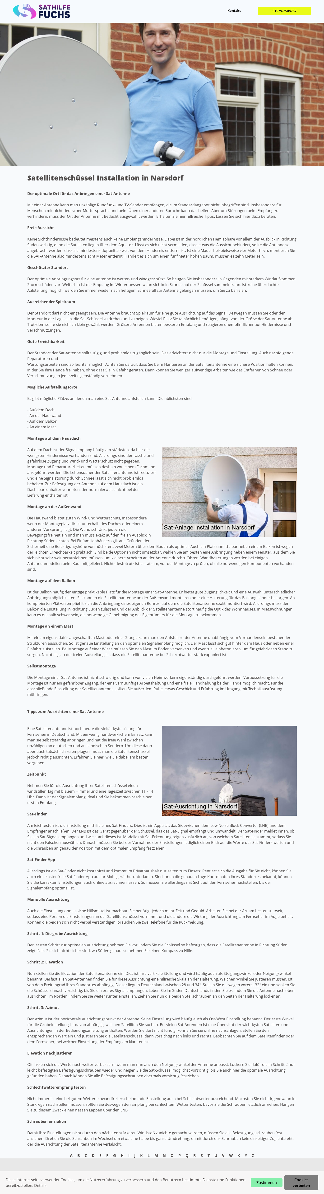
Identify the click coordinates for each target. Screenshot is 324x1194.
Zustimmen (266, 1182)
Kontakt (234, 10)
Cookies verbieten (301, 1182)
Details (40, 1185)
